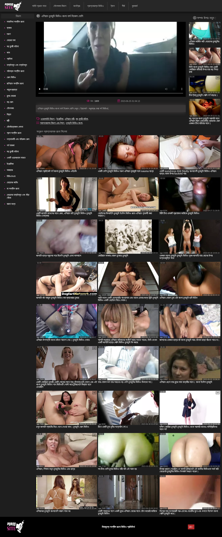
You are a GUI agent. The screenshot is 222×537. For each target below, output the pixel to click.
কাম (8, 52)
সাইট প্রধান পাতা (39, 6)
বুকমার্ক (134, 6)
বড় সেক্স (10, 102)
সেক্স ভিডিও (11, 77)
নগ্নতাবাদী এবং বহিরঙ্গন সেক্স (18, 139)
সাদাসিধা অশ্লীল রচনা (15, 21)
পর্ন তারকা (10, 145)
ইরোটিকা (10, 163)
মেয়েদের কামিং (12, 182)
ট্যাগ (113, 6)
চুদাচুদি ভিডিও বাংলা (74, 123)
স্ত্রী (8, 120)
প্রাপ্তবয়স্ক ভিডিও (95, 6)
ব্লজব (9, 27)
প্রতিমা (9, 58)
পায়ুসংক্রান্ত (12, 89)
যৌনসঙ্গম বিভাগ (59, 6)
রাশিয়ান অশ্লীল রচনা (15, 83)
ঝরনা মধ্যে (11, 203)
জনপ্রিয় (76, 6)
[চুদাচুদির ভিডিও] (11, 5)
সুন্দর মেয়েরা (11, 95)
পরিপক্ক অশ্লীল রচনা (15, 71)
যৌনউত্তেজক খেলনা (15, 126)
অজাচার (10, 170)
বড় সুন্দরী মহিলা (13, 46)
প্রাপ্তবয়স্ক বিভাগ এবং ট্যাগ (52, 123)
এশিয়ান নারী (69, 118)
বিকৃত (9, 114)
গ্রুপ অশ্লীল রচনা (14, 132)
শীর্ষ (123, 6)
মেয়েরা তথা (11, 40)
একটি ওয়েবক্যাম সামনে (16, 157)
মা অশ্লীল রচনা (13, 188)
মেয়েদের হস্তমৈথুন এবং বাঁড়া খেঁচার (18, 196)
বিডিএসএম (11, 176)
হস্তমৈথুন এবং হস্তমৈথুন (17, 64)
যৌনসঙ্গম (10, 108)
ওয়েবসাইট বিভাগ (48, 118)
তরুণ (9, 34)
